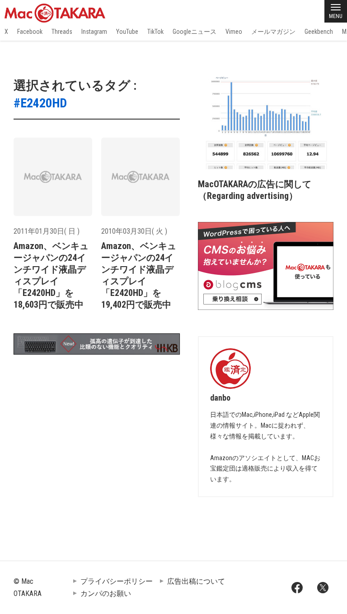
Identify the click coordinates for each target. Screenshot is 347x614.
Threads (62, 31)
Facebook (29, 31)
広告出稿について (196, 581)
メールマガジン (273, 31)
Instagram (94, 31)
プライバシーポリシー (116, 581)
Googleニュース (194, 31)
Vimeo (233, 31)
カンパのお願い (105, 593)
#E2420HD (40, 103)
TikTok (155, 31)
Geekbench (319, 31)
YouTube (127, 31)
